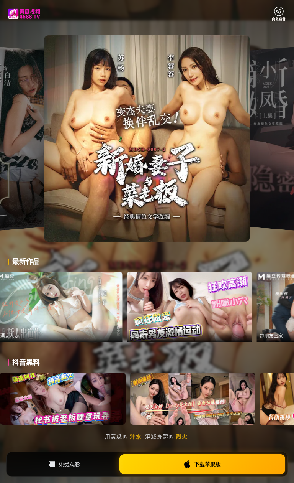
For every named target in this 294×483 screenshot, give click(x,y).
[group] (93, 307)
